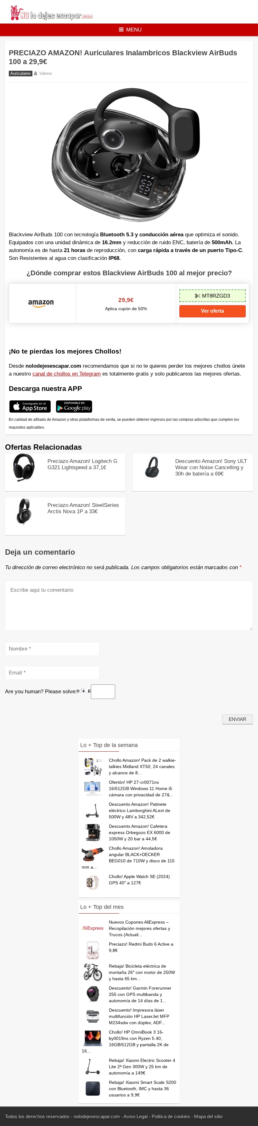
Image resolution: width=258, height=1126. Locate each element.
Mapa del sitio (208, 1116)
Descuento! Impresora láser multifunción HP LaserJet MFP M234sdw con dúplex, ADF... (139, 1016)
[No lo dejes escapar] (51, 19)
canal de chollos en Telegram (66, 374)
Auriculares (20, 73)
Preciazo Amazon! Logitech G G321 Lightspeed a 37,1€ (82, 464)
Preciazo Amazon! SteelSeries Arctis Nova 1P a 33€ (83, 508)
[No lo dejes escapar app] (30, 412)
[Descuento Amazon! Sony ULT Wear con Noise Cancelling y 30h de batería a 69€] (152, 480)
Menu (134, 30)
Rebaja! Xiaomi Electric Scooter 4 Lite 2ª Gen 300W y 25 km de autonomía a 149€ (142, 1066)
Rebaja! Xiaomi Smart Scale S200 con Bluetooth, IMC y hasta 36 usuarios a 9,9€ (142, 1088)
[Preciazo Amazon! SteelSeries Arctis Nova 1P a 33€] (24, 524)
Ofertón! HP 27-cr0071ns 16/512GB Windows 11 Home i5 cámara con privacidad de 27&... (141, 788)
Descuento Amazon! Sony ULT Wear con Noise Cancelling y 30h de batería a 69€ (211, 467)
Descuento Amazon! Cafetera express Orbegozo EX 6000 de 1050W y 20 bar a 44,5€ (139, 832)
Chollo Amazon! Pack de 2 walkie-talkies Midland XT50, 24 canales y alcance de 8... (142, 766)
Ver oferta (212, 311)
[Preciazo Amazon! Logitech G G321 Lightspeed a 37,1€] (24, 480)
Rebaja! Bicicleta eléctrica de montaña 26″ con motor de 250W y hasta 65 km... (142, 972)
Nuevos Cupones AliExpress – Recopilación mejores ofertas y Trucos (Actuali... (139, 928)
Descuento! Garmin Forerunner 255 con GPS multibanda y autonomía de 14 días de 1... (140, 994)
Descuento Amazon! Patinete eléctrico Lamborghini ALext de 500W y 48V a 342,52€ (139, 810)
